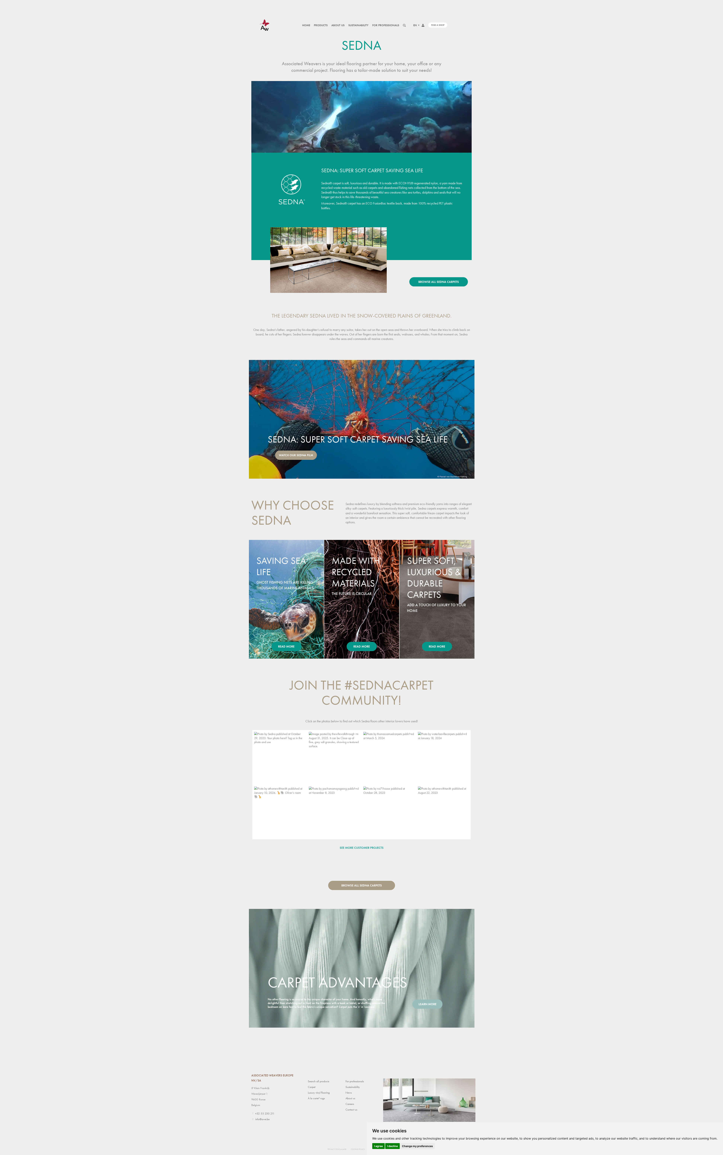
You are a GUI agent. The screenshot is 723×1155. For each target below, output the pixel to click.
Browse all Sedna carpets (438, 282)
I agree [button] (378, 1146)
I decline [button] (392, 1146)
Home (306, 25)
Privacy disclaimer (337, 1149)
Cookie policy (358, 1149)
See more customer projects (362, 848)
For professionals (385, 25)
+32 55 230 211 (265, 1113)
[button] (279, 757)
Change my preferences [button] (417, 1146)
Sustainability (358, 25)
